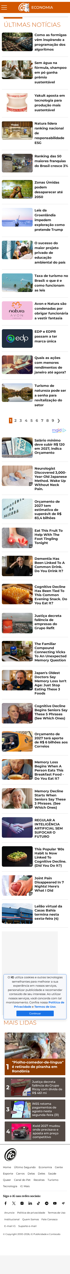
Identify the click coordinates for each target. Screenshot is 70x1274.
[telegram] (63, 1203)
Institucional (12, 1219)
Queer (7, 1180)
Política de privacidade (31, 1212)
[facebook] (5, 1203)
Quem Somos (30, 1219)
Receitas (39, 1180)
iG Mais (25, 1186)
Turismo (53, 1180)
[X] (13, 1203)
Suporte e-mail (27, 1226)
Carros (20, 1173)
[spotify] (46, 1203)
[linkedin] (30, 1203)
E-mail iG (10, 1226)
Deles (41, 1173)
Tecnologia (10, 1186)
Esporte (8, 1173)
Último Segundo (25, 1167)
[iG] (24, 7)
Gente (59, 1167)
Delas (31, 1173)
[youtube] (54, 1203)
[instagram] (22, 1203)
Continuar (35, 1013)
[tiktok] (38, 1203)
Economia (42, 7)
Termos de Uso (56, 1212)
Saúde (52, 1173)
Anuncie (9, 1212)
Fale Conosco (49, 1219)
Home (7, 1167)
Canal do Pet (22, 1180)
